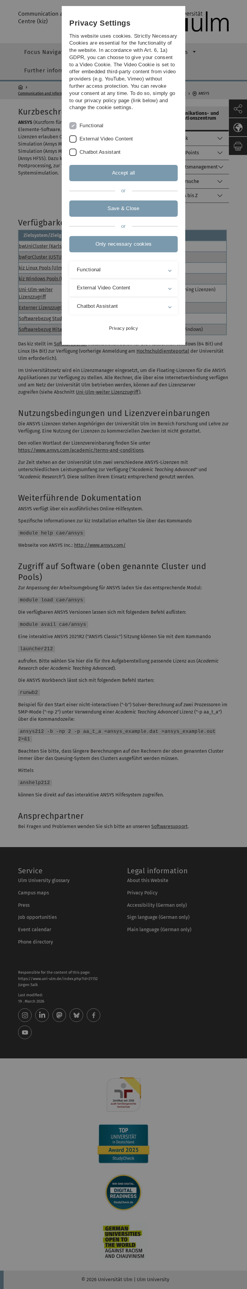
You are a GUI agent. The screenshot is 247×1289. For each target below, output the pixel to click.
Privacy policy (123, 328)
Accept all (123, 173)
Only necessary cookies (123, 244)
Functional (92, 125)
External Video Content (106, 139)
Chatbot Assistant (100, 152)
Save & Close (123, 208)
